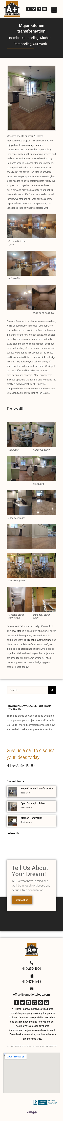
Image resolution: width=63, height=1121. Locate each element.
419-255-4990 (21, 765)
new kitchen (18, 631)
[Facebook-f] (28, 9)
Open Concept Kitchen (32, 803)
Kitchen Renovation (31, 817)
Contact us (22, 900)
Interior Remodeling (23, 38)
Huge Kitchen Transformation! (37, 788)
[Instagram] (44, 9)
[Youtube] (46, 1002)
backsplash (24, 648)
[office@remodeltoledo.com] (31, 989)
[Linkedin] (39, 9)
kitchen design (47, 357)
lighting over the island (40, 640)
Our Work (40, 44)
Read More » (26, 793)
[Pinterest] (40, 1002)
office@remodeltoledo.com (31, 994)
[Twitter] (33, 9)
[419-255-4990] (31, 963)
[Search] (52, 690)
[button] (54, 10)
